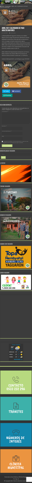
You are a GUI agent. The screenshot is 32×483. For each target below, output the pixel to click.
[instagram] (18, 479)
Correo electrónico (6, 131)
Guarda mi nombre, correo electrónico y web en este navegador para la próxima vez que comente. (15, 142)
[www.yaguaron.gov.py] (16, 2)
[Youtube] (16, 479)
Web (3, 136)
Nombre (4, 126)
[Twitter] (15, 479)
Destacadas (8, 6)
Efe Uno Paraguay (23, 477)
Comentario (5, 111)
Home (2, 6)
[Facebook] (13, 479)
